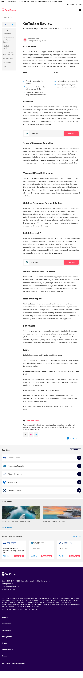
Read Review (19, 556)
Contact (4, 656)
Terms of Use (6, 630)
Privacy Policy (7, 637)
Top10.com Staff (33, 38)
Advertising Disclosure (74, 4)
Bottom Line (7, 63)
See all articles (7, 527)
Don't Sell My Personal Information (13, 663)
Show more (77, 536)
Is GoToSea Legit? (6, 47)
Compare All (75, 450)
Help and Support (9, 58)
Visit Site (71, 133)
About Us (5, 617)
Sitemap (4, 643)
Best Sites (6, 449)
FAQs (4, 67)
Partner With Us (7, 649)
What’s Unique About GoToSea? (9, 53)
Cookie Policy (6, 624)
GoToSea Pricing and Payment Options (8, 40)
